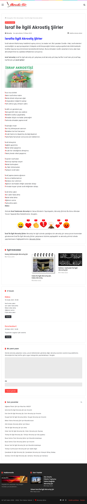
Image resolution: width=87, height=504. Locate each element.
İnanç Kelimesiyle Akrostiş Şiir (16, 254)
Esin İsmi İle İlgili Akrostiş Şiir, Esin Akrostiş (19, 413)
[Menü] (3, 5)
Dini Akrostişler (19, 18)
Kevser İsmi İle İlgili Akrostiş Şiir (15, 445)
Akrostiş (9, 33)
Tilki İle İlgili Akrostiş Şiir (12, 427)
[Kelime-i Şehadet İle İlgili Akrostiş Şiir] (70, 259)
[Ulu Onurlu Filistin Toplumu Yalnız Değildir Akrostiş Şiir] (36, 480)
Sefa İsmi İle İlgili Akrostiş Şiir (14, 410)
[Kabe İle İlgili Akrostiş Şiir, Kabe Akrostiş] (43, 263)
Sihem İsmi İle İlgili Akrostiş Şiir (42, 489)
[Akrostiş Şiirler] (17, 5)
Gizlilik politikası (74, 500)
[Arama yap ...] (84, 5)
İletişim (82, 500)
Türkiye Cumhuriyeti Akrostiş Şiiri (16, 449)
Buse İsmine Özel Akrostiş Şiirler (15, 438)
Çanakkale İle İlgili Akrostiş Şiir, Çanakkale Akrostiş (21, 452)
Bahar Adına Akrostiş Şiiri (13, 420)
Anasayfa (9, 18)
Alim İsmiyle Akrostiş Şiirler (13, 424)
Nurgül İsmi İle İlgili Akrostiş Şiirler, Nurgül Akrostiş (21, 417)
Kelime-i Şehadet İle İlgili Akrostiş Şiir (68, 269)
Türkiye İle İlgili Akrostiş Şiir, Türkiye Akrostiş (19, 434)
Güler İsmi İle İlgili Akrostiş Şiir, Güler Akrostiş (20, 431)
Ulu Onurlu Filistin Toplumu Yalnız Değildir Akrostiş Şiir (50, 480)
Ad (6, 381)
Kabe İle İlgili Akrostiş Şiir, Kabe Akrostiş (41, 277)
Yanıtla (8, 316)
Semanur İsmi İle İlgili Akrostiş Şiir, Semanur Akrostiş (22, 456)
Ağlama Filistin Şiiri (11, 406)
